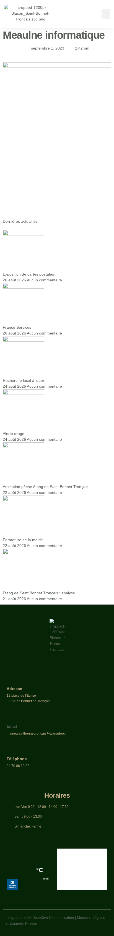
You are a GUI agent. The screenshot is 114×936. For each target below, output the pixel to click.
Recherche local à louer (23, 380)
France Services (17, 327)
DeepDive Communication (53, 918)
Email (12, 726)
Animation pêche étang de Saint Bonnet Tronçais (45, 486)
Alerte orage (13, 433)
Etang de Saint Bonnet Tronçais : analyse (39, 593)
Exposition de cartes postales (28, 274)
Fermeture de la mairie (23, 540)
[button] (106, 14)
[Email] (11, 718)
